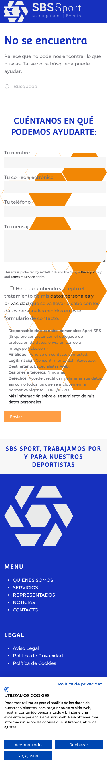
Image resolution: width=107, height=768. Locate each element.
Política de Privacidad (38, 655)
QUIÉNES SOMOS (33, 580)
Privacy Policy (91, 272)
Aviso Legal (26, 648)
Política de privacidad (80, 684)
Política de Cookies (34, 663)
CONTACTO (25, 610)
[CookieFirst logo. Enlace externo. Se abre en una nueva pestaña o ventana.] (6, 689)
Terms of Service (23, 276)
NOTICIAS (24, 602)
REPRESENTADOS (34, 595)
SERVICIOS (25, 587)
